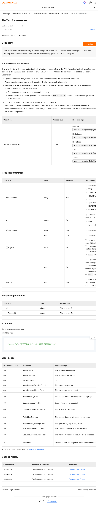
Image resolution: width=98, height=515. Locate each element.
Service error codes (36, 449)
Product (92, 30)
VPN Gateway (16, 13)
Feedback (53, 501)
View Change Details (77, 469)
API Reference (54, 13)
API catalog (64, 13)
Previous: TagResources (11, 489)
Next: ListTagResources (87, 489)
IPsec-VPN (27, 13)
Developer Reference (40, 13)
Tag (72, 13)
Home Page (6, 14)
